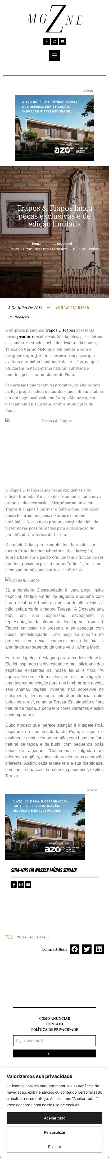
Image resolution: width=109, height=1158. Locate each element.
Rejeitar (54, 1146)
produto (25, 336)
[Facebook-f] (46, 41)
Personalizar (54, 1132)
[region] (54, 1113)
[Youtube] (62, 41)
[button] (74, 949)
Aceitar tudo (54, 1118)
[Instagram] (54, 41)
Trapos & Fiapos (60, 330)
